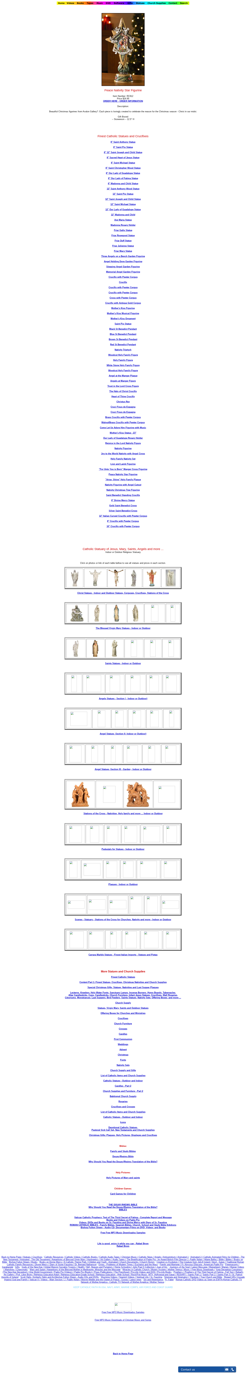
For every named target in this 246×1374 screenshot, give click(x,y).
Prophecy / (179, 1272)
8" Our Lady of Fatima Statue (123, 178)
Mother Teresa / (176, 1269)
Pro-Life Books (164, 1272)
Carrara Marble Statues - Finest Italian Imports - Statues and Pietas (123, 954)
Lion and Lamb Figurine (123, 464)
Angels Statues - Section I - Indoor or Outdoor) (123, 698)
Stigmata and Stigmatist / (177, 1277)
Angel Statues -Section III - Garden (113, 769)
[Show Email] (227, 1369)
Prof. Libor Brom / (25, 1274)
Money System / (159, 1269)
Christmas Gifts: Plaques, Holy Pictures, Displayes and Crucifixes (123, 1135)
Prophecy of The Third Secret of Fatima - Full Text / (210, 1272)
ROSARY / (182, 1274)
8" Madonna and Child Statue (123, 183)
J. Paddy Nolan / (72, 1279)
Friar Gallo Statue (123, 230)
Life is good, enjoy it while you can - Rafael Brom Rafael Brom (123, 1244)
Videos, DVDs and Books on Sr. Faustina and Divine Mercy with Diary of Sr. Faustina (123, 1222)
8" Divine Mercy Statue (123, 500)
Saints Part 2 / (210, 1274)
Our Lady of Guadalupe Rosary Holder (123, 438)
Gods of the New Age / (33, 1267)
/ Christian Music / (129, 1257)
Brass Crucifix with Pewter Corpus (123, 417)
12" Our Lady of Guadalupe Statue (123, 209)
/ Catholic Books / (90, 1257)
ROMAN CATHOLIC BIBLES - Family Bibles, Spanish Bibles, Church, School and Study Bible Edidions (123, 1225)
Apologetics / (93, 1259)
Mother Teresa (157, 1282)
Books (34, 1262)
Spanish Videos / (127, 1277)
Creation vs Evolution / (168, 1262)
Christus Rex (123, 401)
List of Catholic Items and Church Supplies (123, 1075)
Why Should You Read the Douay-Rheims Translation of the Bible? (123, 1161)
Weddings (123, 1044)
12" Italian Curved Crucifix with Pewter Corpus (123, 516)
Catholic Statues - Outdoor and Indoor (123, 1080)
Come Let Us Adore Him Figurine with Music (123, 427)
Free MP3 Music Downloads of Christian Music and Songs (123, 1320)
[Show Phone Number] (232, 1369)
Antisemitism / (170, 1257)
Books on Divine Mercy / (51, 1262)
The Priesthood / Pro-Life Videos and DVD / (135, 1272)
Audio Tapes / (120, 1259)
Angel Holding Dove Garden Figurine (123, 261)
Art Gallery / (106, 1259)
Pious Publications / (104, 1272)
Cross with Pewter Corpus (123, 298)
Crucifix (123, 282)
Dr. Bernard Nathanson (86, 1264)
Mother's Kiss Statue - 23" (123, 433)
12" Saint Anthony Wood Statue (123, 188)
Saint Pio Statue (123, 324)
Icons (123, 1122)
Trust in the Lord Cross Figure (123, 386)
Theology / (195, 1277)
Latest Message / (200, 1267)
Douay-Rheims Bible (123, 1156)
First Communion (123, 1039)
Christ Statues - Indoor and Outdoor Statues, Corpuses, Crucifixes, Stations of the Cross (123, 593)
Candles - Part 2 (123, 1086)
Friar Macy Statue (123, 251)
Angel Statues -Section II (123, 733)
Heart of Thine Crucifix (123, 396)
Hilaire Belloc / (211, 1259)
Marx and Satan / (38, 1269)
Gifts (17, 1267)
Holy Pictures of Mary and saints (123, 1177)
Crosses (123, 1029)
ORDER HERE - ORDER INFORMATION (123, 101)
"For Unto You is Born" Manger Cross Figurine (123, 469)
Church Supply (123, 1003)
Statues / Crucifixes (32, 1257)
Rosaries (123, 1101)
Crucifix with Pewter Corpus (123, 277)
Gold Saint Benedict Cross (123, 505)
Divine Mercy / (42, 1264)
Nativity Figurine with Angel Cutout (123, 485)
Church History (147, 1262)
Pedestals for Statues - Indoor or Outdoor (123, 849)
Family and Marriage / (171, 1264)
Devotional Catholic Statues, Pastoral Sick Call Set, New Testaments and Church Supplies (123, 1128)
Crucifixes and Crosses (123, 1106)
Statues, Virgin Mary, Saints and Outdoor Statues (123, 1008)
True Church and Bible (211, 1277)
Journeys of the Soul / (181, 1267)
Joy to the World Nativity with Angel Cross (123, 453)
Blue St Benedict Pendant (123, 334)
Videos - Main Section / (52, 1279)
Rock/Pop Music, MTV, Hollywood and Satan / (154, 1274)
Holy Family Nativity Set (123, 459)
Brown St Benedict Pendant (123, 339)
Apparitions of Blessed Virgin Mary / (69, 1259)
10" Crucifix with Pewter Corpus (123, 526)
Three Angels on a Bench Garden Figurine (123, 256)
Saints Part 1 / (195, 1274)
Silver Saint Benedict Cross (123, 510)
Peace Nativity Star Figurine (123, 474)
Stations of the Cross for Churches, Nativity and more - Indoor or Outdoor (133, 919)
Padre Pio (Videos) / (64, 1272)
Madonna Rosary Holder (123, 225)
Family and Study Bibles (123, 1151)
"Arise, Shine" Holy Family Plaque (123, 479)
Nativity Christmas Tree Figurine (123, 490)
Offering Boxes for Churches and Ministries (123, 1013)
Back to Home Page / (12, 1257)
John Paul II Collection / (144, 1267)
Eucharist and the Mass (146, 1264)
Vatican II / (35, 1279)
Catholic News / (146, 1257)
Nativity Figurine (123, 448)
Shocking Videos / (110, 1277)
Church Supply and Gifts (123, 1070)
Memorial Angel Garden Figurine (123, 272)
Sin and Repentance (153, 1279)
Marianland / (215, 1267)
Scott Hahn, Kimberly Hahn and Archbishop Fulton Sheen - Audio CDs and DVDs (59, 1277)
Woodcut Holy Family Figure (123, 355)
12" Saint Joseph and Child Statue (123, 199)
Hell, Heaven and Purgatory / (100, 1267)
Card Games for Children (123, 1194)
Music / (188, 1269)
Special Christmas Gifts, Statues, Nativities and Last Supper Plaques (123, 987)
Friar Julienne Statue (123, 246)
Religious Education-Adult (46, 1274)
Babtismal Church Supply (123, 1096)
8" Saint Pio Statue (123, 147)
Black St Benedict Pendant (123, 329)
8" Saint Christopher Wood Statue (123, 168)
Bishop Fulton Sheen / (20, 1262)
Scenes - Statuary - (85, 919)
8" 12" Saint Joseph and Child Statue (123, 152)
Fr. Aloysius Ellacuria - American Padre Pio (202, 1264)
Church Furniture (123, 1023)
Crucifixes (123, 1018)
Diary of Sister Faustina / (62, 1264)
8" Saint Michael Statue (123, 163)
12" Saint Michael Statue (123, 204)
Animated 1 (183, 1257)
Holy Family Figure (123, 360)
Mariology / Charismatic (16, 1269)
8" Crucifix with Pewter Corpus (123, 521)
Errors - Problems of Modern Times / (117, 1264)
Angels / (158, 1257)
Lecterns (74, 992)
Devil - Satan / (219, 1262)
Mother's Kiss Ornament (123, 318)
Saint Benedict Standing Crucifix (123, 495)
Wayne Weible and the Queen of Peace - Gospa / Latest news (111, 1279)
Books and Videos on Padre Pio (123, 1220)
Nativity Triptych (123, 349)
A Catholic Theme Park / (76, 1262)
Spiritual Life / (143, 1277)
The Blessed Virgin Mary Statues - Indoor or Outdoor (123, 628)
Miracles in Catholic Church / (136, 1269)
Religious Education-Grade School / (78, 1274)
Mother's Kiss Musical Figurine (123, 313)
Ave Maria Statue (123, 220)
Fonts (123, 1060)
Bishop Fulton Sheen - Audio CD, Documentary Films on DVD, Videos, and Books (123, 1227)
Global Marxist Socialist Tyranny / (61, 1267)
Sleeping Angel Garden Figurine (123, 266)
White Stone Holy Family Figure (123, 365)
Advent (123, 1049)
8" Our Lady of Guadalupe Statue (123, 173)
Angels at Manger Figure (123, 381)
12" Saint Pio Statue (123, 194)
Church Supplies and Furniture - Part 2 (123, 1091)
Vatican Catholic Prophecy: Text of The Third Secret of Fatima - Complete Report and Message (123, 1217)
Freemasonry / (232, 1264)
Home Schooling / (124, 1267)
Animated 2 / (196, 1257)
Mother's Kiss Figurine (123, 308)
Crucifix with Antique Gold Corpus (123, 303)
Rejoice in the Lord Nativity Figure (123, 443)
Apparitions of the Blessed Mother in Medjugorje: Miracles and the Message (83, 1269)
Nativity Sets (123, 1065)
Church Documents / (130, 1262)
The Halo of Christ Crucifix (123, 391)
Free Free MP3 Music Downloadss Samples (123, 1232)
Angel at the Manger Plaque (123, 375)
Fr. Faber (169, 1279)
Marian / (226, 1267)
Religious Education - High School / (113, 1274)
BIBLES (123, 1209)
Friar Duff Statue (123, 240)
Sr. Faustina (156, 1277)
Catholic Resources (53, 1257)
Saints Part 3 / (224, 1274)
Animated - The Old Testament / (36, 1259)
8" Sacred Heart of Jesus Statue (123, 157)
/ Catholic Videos (72, 1257)
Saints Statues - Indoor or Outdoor (123, 663)
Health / (81, 1267)
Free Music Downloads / (203, 1269)
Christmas (123, 1054)
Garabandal (7, 1267)
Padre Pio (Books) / (84, 1272)
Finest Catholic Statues (123, 977)
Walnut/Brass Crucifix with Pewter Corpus (123, 422)
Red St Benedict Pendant (123, 344)
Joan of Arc (162, 1267)
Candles (123, 1034)
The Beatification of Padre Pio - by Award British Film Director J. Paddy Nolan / (165, 1259)
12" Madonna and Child (123, 214)
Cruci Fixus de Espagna (123, 407)
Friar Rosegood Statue (123, 235)
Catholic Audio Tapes (109, 1257)
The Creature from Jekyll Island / (195, 1262)
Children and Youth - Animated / (104, 1262)
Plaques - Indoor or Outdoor (123, 884)
